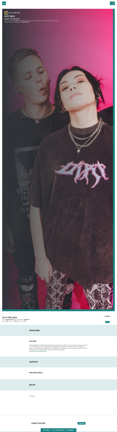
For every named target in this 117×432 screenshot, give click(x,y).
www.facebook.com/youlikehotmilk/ (37, 351)
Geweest (70, 430)
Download (81, 423)
